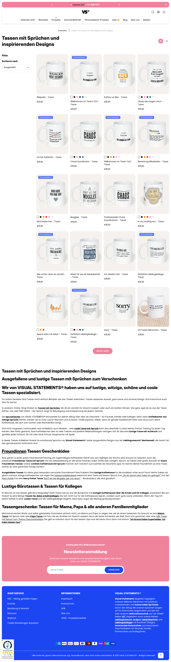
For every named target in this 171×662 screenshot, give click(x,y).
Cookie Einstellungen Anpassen (23, 623)
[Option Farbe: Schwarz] (74, 97)
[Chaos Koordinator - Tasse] (86, 134)
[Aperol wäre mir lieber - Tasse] (52, 307)
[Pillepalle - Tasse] (52, 74)
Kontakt (11, 603)
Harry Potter (8, 478)
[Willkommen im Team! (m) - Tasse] (86, 74)
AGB (63, 608)
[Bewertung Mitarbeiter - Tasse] (153, 134)
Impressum (66, 598)
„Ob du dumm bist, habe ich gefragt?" (141, 475)
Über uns (65, 613)
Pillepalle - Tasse (45, 97)
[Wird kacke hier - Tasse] (52, 194)
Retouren (12, 613)
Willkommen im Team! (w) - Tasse (118, 163)
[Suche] (152, 12)
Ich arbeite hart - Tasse (116, 274)
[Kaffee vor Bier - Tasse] (120, 74)
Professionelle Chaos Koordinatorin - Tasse (115, 219)
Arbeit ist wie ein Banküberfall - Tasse (85, 276)
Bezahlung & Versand (18, 608)
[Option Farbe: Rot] (113, 157)
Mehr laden (103, 351)
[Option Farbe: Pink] (77, 97)
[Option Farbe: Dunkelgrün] (83, 97)
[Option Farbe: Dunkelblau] (80, 97)
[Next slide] (119, 4)
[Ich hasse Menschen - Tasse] (153, 307)
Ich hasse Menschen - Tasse (152, 330)
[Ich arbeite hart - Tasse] (120, 251)
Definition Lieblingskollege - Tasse (151, 276)
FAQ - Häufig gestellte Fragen (22, 598)
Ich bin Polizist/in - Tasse (49, 157)
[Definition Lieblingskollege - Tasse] (153, 251)
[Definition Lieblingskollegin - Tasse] (86, 307)
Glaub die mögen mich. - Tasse (150, 103)
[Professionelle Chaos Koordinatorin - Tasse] (120, 194)
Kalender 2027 (79, 4)
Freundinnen (14, 451)
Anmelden (113, 570)
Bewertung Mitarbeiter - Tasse (153, 161)
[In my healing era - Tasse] (153, 194)
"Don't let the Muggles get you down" (62, 478)
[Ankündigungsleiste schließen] (165, 4)
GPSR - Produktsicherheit (73, 618)
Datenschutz (67, 603)
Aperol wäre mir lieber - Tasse (52, 334)
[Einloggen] (158, 12)
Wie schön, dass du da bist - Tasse (51, 276)
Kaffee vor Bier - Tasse (115, 97)
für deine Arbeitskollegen (46, 496)
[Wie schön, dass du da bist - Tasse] (52, 251)
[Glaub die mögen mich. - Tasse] (153, 74)
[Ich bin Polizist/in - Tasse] (52, 134)
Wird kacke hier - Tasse (48, 221)
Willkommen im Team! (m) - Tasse (84, 103)
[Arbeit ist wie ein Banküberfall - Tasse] (86, 251)
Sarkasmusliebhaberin (65, 475)
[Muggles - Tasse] (86, 194)
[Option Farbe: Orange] (111, 157)
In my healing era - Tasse (151, 221)
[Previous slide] (52, 4)
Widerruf (11, 618)
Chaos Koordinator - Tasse (84, 161)
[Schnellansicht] (63, 59)
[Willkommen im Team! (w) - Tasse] (120, 134)
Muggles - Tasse (78, 217)
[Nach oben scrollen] (161, 655)
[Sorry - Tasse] (120, 307)
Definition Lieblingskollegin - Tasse (84, 336)
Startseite (62, 30)
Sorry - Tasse (110, 330)
